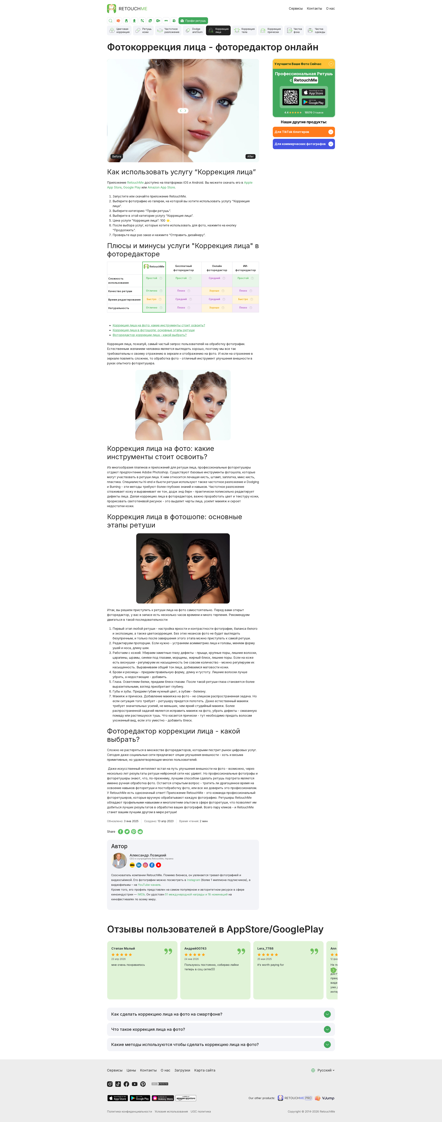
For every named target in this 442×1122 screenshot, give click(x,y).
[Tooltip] (161, 278)
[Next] (333, 970)
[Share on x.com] (127, 831)
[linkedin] (138, 865)
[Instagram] (110, 1084)
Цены (131, 1070)
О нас (330, 9)
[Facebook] (126, 1084)
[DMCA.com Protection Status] (160, 1083)
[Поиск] (110, 20)
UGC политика (201, 1111)
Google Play (132, 187)
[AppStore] (313, 92)
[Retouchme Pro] (295, 1098)
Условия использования (171, 1111)
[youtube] (158, 865)
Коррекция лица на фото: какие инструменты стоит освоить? (159, 325)
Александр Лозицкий (151, 856)
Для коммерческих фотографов (300, 144)
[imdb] (132, 865)
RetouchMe (135, 182)
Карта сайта (204, 1070)
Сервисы (296, 9)
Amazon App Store (161, 187)
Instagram (193, 880)
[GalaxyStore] (163, 1098)
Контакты (314, 9)
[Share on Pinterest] (133, 831)
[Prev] (108, 970)
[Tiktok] (118, 1084)
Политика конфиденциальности (129, 1111)
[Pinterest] (143, 1084)
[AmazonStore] (185, 1098)
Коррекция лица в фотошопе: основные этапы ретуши (154, 330)
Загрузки (182, 1070)
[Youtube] (134, 1084)
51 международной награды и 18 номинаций (196, 894)
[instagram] (145, 865)
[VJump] (325, 1098)
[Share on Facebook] (120, 831)
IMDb (141, 894)
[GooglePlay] (313, 101)
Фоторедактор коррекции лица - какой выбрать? (150, 335)
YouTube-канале (149, 884)
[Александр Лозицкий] (119, 861)
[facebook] (152, 865)
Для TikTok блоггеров (292, 132)
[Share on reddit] (140, 831)
